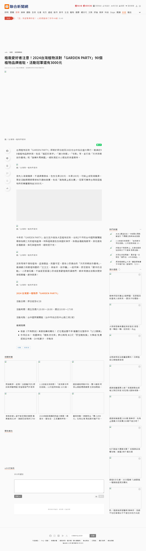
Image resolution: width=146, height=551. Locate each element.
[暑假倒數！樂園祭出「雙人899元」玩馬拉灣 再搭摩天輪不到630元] (88, 403)
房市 (61, 12)
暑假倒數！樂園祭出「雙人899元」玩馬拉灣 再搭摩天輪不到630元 (87, 417)
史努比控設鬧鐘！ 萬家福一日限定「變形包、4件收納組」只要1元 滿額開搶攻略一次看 (128, 256)
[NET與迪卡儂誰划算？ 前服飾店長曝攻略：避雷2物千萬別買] (125, 436)
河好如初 (98, 6)
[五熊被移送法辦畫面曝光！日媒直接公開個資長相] (125, 344)
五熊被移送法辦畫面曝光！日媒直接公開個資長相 (124, 358)
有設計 (107, 6)
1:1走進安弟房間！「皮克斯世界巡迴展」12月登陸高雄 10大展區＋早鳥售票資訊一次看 (54, 385)
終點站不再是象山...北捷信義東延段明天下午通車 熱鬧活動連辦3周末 (128, 249)
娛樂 (23, 12)
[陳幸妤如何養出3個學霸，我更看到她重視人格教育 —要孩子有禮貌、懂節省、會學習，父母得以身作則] (125, 283)
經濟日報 (88, 6)
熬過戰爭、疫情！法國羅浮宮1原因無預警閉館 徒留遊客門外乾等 (20, 385)
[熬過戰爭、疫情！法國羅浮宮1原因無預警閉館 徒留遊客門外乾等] (21, 371)
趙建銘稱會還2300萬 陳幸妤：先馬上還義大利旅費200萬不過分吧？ (125, 419)
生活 (67, 12)
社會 (39, 12)
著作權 (69, 541)
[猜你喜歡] (140, 269)
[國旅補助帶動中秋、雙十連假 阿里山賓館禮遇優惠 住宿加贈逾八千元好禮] (88, 371)
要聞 (12, 12)
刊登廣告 (35, 541)
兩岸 (101, 12)
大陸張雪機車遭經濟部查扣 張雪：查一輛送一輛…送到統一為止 (124, 327)
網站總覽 (111, 541)
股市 (56, 12)
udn (6, 52)
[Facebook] (7, 150)
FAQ (42, 541)
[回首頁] (19, 6)
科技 (107, 12)
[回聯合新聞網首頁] (7, 6)
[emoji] (96, 496)
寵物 (72, 12)
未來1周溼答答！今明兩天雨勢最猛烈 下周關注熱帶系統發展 (128, 235)
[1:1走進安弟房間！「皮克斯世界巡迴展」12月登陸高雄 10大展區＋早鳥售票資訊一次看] (54, 371)
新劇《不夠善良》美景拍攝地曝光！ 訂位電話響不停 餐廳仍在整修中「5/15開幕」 (62, 331)
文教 (90, 12)
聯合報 (79, 6)
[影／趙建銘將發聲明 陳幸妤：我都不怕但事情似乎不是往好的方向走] (125, 498)
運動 (28, 12)
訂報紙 (94, 541)
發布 (101, 496)
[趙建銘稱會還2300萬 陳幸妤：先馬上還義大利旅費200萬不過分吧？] (125, 406)
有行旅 (115, 6)
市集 (19, 347)
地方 (45, 12)
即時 (7, 12)
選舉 (17, 12)
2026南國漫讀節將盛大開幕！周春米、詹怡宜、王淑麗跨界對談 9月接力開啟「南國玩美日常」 (54, 417)
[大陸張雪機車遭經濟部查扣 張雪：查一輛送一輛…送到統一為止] (125, 314)
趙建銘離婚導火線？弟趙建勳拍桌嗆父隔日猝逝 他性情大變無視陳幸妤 (124, 389)
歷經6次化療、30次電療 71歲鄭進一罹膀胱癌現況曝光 (124, 481)
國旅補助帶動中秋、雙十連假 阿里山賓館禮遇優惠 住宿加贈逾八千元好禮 (87, 385)
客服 (46, 541)
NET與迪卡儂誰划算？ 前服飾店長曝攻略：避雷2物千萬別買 (124, 450)
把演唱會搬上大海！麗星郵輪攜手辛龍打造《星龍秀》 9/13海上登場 (128, 262)
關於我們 (102, 541)
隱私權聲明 (76, 541)
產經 (50, 12)
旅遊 (124, 12)
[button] (136, 5)
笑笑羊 (26, 347)
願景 (122, 6)
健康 (77, 12)
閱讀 (119, 12)
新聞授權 (54, 541)
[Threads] (7, 165)
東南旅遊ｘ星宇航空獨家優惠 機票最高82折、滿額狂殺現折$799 (20, 417)
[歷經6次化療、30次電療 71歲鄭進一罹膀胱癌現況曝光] (125, 467)
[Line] (7, 158)
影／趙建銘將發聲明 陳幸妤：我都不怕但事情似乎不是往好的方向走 (124, 511)
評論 (96, 12)
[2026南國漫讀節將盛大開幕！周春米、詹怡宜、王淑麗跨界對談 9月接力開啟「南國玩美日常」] (54, 403)
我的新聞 (131, 6)
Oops (112, 12)
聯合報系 (86, 541)
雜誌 (130, 12)
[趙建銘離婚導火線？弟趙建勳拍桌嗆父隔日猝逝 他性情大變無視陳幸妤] (125, 375)
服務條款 (63, 541)
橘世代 (84, 12)
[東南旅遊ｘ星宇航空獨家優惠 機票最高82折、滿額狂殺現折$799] (21, 403)
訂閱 (92, 536)
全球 (34, 12)
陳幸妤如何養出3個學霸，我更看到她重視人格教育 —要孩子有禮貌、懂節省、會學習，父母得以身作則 (125, 297)
